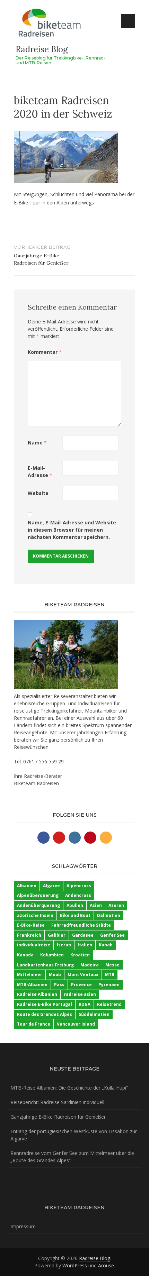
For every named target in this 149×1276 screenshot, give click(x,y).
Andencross (78, 895)
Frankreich (29, 935)
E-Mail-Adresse (40, 471)
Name (37, 442)
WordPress (74, 1265)
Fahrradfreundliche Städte (81, 925)
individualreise (33, 945)
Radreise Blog (42, 49)
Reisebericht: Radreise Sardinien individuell (57, 1102)
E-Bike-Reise (31, 925)
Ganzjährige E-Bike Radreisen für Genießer (58, 1116)
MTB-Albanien (32, 985)
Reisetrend (109, 1004)
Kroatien (80, 955)
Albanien (26, 886)
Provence (81, 985)
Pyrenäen (109, 985)
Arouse (106, 1265)
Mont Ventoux (83, 974)
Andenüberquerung (38, 905)
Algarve (51, 886)
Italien (85, 945)
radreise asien (80, 994)
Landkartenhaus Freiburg (45, 965)
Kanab (106, 945)
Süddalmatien (94, 1014)
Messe (112, 965)
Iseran (64, 945)
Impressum (23, 1226)
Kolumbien (52, 955)
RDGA (84, 1004)
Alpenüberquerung (38, 895)
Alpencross (79, 886)
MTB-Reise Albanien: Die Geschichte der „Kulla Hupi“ (69, 1087)
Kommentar (45, 352)
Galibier (56, 935)
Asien (96, 905)
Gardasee (83, 935)
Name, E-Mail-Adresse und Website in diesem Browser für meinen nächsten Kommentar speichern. (72, 529)
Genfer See (112, 935)
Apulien (75, 905)
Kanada (25, 955)
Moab (55, 974)
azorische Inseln (35, 915)
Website (38, 493)
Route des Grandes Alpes (44, 1014)
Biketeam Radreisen (36, 783)
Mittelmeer (29, 974)
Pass (59, 985)
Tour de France (33, 1024)
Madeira (89, 965)
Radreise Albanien (37, 994)
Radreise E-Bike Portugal (44, 1004)
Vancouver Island (76, 1024)
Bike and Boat (75, 915)
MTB (109, 974)
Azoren (116, 905)
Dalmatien (108, 915)
